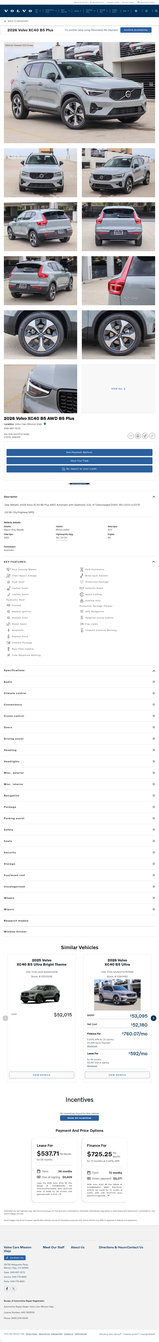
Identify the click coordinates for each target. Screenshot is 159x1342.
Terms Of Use (44, 1334)
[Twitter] (13, 1288)
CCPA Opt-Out (81, 1334)
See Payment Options (79, 452)
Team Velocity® (115, 1334)
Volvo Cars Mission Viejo (14, 1334)
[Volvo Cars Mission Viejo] (18, 10)
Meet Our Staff (53, 1247)
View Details (41, 1075)
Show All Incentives (80, 1118)
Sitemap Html (57, 1334)
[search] (156, 11)
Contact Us (16, 1257)
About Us (77, 1247)
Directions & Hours (113, 1247)
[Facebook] (7, 1288)
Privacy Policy (31, 1334)
